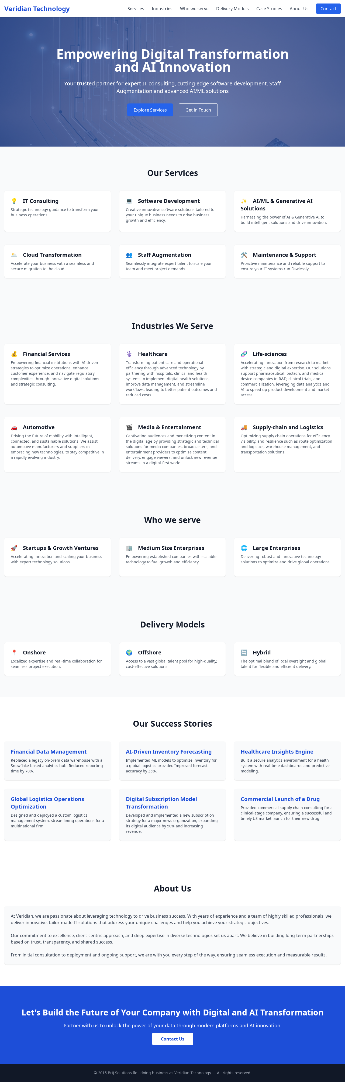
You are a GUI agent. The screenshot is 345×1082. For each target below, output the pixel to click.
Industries (162, 9)
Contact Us (172, 1039)
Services (135, 9)
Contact (328, 9)
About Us (299, 9)
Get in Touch (198, 110)
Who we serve (194, 9)
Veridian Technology (37, 8)
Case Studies (269, 9)
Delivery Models (232, 9)
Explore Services (150, 110)
